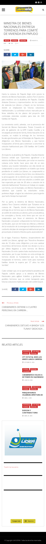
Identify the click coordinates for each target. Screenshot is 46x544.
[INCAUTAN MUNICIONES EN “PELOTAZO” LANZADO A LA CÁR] (23, 513)
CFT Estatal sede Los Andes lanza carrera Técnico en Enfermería (33, 359)
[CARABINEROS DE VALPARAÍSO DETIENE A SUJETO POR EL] (10, 505)
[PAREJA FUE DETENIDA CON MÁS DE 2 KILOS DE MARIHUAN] (36, 505)
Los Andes (36, 351)
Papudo (7, 40)
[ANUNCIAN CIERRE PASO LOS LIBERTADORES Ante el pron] (36, 498)
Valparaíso (26, 371)
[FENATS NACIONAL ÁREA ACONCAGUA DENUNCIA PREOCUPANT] (36, 513)
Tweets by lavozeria (11, 467)
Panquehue (36, 387)
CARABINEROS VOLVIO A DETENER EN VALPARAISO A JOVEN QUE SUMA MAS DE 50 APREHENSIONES (33, 378)
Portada (14, 40)
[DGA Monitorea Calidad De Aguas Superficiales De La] (10, 498)
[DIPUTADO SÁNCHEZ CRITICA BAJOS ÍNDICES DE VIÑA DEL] (23, 505)
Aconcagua (26, 351)
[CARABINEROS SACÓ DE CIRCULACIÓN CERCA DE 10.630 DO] (10, 513)
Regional (23, 40)
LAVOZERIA (16, 540)
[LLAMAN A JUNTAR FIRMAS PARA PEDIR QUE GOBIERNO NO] (23, 498)
